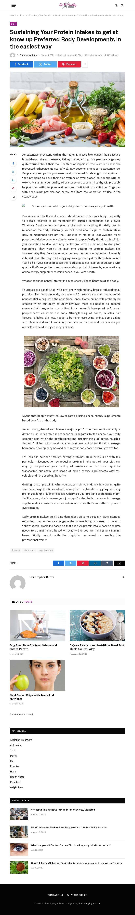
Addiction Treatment (21, 740)
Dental (13, 755)
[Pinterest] (13, 188)
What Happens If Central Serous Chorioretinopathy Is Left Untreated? (71, 845)
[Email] (13, 197)
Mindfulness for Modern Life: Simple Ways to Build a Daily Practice (69, 827)
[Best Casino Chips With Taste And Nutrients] (37, 675)
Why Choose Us (77, 895)
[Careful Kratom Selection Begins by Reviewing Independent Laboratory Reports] (19, 867)
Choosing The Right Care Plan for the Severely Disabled (63, 809)
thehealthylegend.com (90, 903)
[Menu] (14, 5)
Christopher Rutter (29, 55)
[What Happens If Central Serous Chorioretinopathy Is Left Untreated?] (19, 849)
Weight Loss (16, 787)
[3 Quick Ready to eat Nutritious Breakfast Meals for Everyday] (97, 625)
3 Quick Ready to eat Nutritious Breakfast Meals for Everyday (97, 647)
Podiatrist (15, 782)
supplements (46, 550)
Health (13, 771)
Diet (13, 24)
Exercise (14, 766)
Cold (12, 750)
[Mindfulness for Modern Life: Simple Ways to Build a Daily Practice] (19, 832)
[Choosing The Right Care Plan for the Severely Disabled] (19, 814)
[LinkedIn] (13, 180)
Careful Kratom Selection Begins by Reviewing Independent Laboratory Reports (76, 863)
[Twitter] (13, 171)
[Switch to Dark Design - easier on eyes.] (116, 5)
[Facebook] (13, 163)
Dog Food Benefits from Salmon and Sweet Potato (33, 647)
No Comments (95, 55)
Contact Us (55, 895)
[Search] (121, 5)
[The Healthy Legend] (67, 5)
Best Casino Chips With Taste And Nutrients (32, 697)
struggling (29, 550)
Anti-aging (16, 745)
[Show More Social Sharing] (84, 64)
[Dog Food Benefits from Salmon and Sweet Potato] (37, 625)
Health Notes (17, 777)
